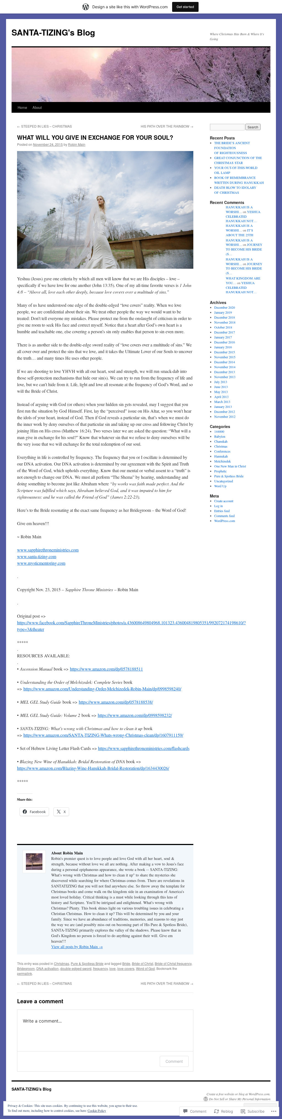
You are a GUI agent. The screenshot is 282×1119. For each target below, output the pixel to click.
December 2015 (224, 352)
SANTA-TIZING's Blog (53, 32)
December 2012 (224, 411)
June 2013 (221, 386)
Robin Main (76, 144)
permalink (24, 973)
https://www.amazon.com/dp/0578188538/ (116, 702)
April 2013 (221, 396)
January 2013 (223, 406)
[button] (105, 210)
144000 (219, 431)
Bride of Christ (142, 963)
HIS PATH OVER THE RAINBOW (167, 126)
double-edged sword (75, 968)
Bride (126, 963)
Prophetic (220, 471)
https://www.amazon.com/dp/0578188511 (106, 669)
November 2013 (224, 377)
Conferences (222, 451)
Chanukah (220, 441)
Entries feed (222, 511)
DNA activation (47, 968)
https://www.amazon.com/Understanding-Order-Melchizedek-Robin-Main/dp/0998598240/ (102, 689)
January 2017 (223, 337)
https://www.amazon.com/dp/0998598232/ (135, 715)
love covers (125, 968)
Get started (185, 7)
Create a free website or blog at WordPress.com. (238, 1094)
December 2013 (224, 372)
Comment (174, 1061)
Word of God (145, 968)
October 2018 (223, 327)
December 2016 (224, 342)
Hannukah (221, 456)
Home (22, 107)
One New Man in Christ (230, 466)
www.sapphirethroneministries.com (47, 550)
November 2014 (224, 367)
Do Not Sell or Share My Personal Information (239, 1099)
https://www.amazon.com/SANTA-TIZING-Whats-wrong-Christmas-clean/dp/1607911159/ (103, 735)
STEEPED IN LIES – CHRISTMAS (44, 126)
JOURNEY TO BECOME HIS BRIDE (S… (244, 249)
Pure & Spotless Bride (87, 963)
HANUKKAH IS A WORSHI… (239, 209)
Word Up (220, 486)
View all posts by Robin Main (77, 946)
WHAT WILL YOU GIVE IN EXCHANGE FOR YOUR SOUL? (95, 137)
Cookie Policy (97, 1110)
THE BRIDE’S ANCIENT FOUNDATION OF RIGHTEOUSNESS (232, 148)
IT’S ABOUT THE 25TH (239, 232)
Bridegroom (26, 968)
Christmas (61, 963)
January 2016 (223, 347)
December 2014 (224, 362)
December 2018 (224, 317)
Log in (218, 506)
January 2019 (223, 312)
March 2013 (222, 401)
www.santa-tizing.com (36, 556)
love (112, 968)
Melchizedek (222, 461)
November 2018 (224, 322)
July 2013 (220, 382)
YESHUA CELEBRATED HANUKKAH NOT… (243, 216)
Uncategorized (223, 481)
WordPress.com (224, 520)
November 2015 (224, 357)
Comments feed (224, 515)
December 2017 (224, 332)
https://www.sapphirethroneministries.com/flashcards (143, 748)
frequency (100, 968)
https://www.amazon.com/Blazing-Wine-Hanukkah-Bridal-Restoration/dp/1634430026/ (93, 768)
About (37, 107)
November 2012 (224, 416)
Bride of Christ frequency (173, 963)
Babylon (219, 436)
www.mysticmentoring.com (41, 563)
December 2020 (224, 307)
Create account (223, 501)
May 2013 (221, 391)
